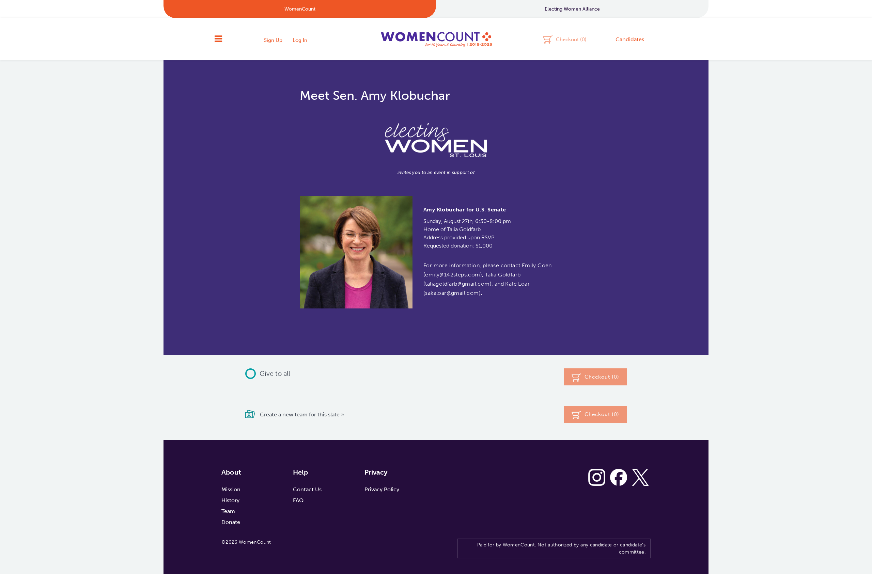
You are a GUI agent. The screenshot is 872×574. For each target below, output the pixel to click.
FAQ (298, 500)
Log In (300, 40)
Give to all (275, 373)
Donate (230, 522)
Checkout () (571, 39)
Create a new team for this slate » (301, 414)
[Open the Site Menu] (218, 39)
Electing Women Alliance (572, 9)
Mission (230, 489)
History (230, 500)
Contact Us (307, 489)
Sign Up (273, 40)
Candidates (630, 39)
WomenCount (436, 39)
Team (228, 511)
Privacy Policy (381, 489)
